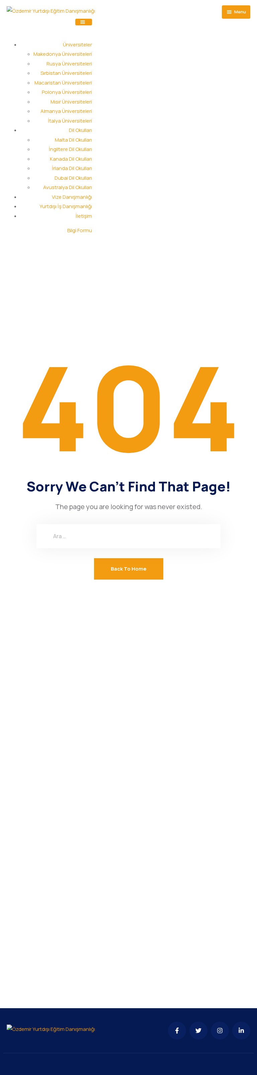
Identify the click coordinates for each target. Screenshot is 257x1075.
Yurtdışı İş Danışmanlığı (65, 206)
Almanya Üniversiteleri (66, 111)
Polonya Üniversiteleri (67, 92)
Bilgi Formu (79, 230)
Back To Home (129, 568)
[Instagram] (220, 1031)
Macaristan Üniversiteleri (63, 82)
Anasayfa (107, 275)
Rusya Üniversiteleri (69, 63)
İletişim (84, 215)
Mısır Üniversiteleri (71, 101)
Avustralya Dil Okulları (67, 187)
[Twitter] (198, 1031)
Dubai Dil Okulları (73, 177)
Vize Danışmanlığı (72, 196)
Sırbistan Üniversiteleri (66, 72)
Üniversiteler (77, 44)
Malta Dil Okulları (73, 139)
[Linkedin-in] (241, 1031)
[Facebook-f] (177, 1031)
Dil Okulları (80, 130)
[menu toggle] (83, 22)
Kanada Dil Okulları (71, 158)
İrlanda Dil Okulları (72, 168)
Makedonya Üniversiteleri (62, 53)
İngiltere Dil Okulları (70, 149)
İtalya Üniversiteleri (70, 120)
